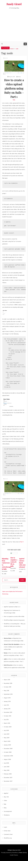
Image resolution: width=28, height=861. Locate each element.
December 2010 (8, 712)
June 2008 (6, 767)
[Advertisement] (14, 27)
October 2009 (7, 727)
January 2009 (7, 745)
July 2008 (6, 763)
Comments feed (8, 834)
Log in (5, 827)
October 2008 (7, 752)
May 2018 (6, 691)
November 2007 (8, 781)
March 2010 (7, 723)
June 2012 (6, 705)
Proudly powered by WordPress (9, 853)
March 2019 (7, 680)
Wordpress (7, 815)
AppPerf (6, 793)
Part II (21, 542)
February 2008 (8, 774)
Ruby (5, 808)
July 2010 (6, 720)
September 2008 (8, 756)
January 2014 (7, 702)
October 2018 (7, 687)
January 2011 (7, 709)
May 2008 (6, 770)
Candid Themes (14, 855)
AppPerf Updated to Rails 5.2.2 (12, 607)
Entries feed (7, 831)
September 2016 (8, 694)
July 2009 (6, 731)
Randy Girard (14, 4)
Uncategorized (8, 811)
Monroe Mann (7, 638)
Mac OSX (6, 797)
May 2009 (6, 738)
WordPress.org (8, 838)
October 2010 (7, 716)
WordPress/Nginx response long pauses (14, 620)
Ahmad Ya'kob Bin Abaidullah (11, 644)
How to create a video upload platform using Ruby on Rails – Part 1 (14, 88)
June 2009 (6, 734)
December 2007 (8, 778)
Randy (19, 77)
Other (5, 801)
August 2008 (7, 760)
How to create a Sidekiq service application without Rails (14, 646)
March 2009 (7, 741)
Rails (14, 100)
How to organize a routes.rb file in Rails (14, 617)
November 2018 (8, 683)
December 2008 (8, 749)
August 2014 (7, 698)
